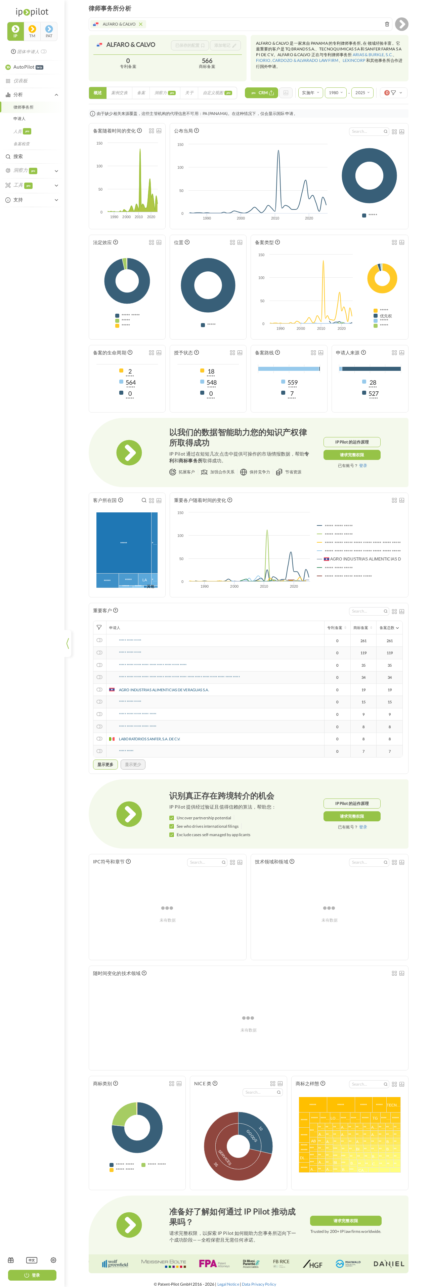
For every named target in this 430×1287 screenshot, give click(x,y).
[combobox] (240, 24)
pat (49, 35)
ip (15, 35)
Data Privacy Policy (259, 1284)
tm (32, 35)
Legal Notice (228, 1284)
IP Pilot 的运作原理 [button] (352, 441)
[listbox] (32, 1260)
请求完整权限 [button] (352, 454)
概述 (98, 92)
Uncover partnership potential (204, 817)
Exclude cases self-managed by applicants (213, 834)
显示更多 (105, 764)
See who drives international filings (208, 826)
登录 (36, 1275)
